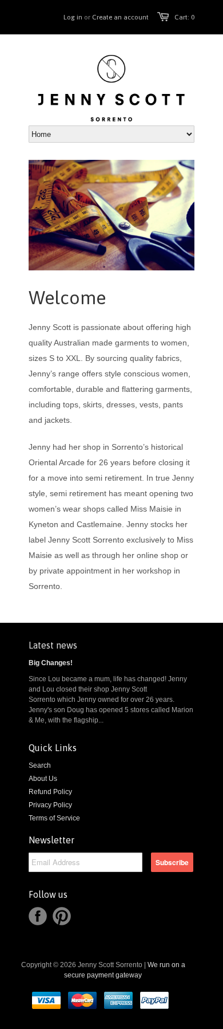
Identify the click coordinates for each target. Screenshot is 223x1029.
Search (40, 765)
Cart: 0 (184, 17)
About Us (43, 779)
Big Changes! (51, 663)
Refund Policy (50, 792)
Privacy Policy (50, 805)
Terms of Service (54, 818)
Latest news (53, 645)
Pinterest (62, 916)
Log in (72, 17)
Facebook (38, 916)
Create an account (120, 17)
